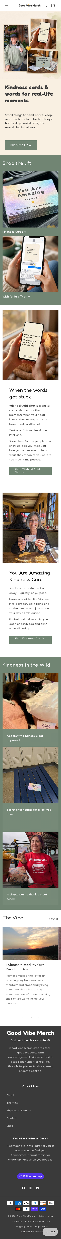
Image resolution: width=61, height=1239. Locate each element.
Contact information (32, 1231)
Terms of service (41, 1221)
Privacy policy (21, 1221)
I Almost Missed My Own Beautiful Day (25, 967)
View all (53, 918)
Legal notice (41, 1226)
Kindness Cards (13, 231)
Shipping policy (24, 1226)
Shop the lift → (21, 145)
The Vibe (12, 1103)
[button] (7, 5)
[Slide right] (38, 1017)
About (10, 1095)
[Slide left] (23, 1017)
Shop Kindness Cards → (29, 639)
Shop (10, 1126)
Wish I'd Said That (15, 296)
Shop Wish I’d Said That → (27, 470)
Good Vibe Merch (26, 1216)
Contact (12, 1118)
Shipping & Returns (19, 1110)
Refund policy (46, 1216)
